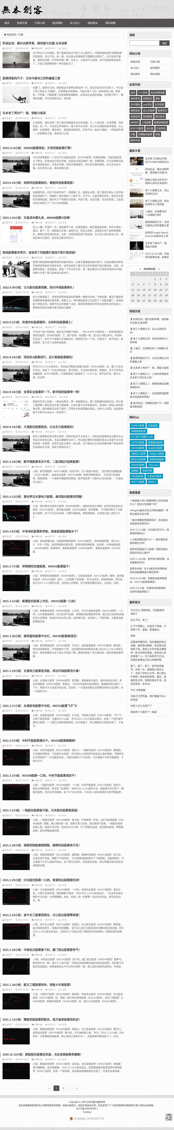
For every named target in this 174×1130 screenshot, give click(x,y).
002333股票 (137, 442)
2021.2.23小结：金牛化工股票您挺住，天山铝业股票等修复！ (42, 915)
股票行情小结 (135, 1105)
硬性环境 (135, 140)
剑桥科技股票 (157, 459)
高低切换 (147, 470)
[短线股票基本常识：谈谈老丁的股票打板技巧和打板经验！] (16, 269)
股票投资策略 (53, 1105)
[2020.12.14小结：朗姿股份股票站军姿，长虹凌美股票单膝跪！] (16, 1071)
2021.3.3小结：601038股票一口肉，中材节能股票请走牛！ (40, 775)
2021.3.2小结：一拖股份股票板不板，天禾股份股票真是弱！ (41, 810)
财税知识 (147, 98)
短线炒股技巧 (69, 1105)
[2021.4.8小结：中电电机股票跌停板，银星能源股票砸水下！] (16, 548)
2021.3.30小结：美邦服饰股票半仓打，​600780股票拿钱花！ (41, 636)
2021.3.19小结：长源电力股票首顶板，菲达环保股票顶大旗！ (42, 671)
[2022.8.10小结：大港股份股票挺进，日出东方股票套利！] (16, 444)
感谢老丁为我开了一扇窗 (143, 712)
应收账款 (153, 425)
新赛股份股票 (155, 442)
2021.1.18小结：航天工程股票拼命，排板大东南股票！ (38, 984)
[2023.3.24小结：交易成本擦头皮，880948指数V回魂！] (16, 234)
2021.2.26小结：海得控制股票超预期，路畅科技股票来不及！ (42, 845)
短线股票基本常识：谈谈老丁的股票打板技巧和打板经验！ (40, 252)
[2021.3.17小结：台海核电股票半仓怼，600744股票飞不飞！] (16, 723)
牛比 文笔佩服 (137, 690)
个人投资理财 (115, 1105)
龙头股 (149, 128)
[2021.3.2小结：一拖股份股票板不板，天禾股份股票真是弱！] (16, 827)
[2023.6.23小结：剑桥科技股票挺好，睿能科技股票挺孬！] (16, 200)
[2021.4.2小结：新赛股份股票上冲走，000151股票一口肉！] (16, 618)
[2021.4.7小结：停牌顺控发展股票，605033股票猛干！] (16, 583)
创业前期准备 (158, 92)
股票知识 (162, 110)
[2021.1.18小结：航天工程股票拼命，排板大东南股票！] (16, 1001)
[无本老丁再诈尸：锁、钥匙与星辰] (16, 130)
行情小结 (40, 22)
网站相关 (93, 22)
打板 (132, 134)
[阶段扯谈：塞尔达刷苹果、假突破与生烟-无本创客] (16, 60)
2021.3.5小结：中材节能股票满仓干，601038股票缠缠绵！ (40, 740)
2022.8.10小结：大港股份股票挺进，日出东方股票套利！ (39, 427)
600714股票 (137, 481)
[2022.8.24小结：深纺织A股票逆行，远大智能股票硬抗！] (16, 374)
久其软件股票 (154, 476)
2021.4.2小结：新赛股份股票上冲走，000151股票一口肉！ (40, 601)
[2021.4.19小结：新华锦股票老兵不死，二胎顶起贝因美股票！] (16, 479)
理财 (157, 98)
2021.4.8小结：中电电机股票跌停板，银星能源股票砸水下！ (41, 531)
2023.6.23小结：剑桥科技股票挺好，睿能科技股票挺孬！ (39, 182)
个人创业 (143, 92)
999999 (134, 122)
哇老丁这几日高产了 (141, 705)
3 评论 (64, 118)
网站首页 (11, 34)
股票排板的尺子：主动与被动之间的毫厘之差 (31, 78)
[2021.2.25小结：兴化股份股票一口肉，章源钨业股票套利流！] (16, 897)
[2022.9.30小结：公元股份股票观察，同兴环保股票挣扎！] (16, 304)
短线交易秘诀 (84, 1105)
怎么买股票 (149, 110)
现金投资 (135, 116)
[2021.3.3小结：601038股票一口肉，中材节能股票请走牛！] (16, 792)
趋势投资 (135, 110)
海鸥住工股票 (138, 453)
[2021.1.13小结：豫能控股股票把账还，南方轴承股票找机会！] (16, 1036)
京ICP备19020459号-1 (87, 1108)
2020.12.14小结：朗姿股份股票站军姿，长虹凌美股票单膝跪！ (43, 1054)
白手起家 (159, 104)
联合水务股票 (138, 459)
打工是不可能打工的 (142, 436)
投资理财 (57, 22)
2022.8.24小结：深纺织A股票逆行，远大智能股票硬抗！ (39, 357)
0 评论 (64, 188)
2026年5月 (149, 268)
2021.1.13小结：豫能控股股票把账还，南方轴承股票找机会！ (42, 1019)
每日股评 (160, 116)
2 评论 (64, 222)
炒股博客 (148, 1105)
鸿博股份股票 (145, 134)
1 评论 (64, 48)
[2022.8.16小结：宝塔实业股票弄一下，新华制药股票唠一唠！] (16, 409)
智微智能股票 (138, 431)
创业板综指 (137, 476)
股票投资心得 (38, 1105)
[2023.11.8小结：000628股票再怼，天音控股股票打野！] (16, 165)
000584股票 (137, 465)
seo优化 (147, 104)
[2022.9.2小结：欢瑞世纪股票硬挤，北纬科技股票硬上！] (16, 339)
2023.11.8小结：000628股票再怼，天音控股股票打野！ (38, 148)
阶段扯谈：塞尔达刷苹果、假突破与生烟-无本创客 (35, 43)
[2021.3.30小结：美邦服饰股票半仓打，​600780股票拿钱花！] (16, 653)
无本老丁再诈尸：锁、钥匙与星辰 (24, 113)
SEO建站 (135, 104)
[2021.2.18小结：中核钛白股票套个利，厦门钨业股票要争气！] (16, 967)
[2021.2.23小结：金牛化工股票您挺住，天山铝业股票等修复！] (16, 932)
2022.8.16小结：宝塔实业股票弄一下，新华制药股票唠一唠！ (42, 392)
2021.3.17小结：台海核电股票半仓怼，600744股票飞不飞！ (41, 706)
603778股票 (136, 128)
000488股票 (137, 448)
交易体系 (161, 128)
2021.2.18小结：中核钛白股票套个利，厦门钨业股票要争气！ (42, 949)
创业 (132, 92)
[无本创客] (22, 10)
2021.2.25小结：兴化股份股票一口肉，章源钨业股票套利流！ (42, 880)
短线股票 (147, 116)
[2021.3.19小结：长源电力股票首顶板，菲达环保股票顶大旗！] (16, 688)
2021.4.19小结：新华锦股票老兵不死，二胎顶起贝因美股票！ (42, 461)
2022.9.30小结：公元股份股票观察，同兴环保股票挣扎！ (39, 287)
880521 (152, 481)
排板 (157, 134)
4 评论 (64, 1024)
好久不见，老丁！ (140, 620)
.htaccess (153, 465)
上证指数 (146, 122)
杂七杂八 (75, 22)
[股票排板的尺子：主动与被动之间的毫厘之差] (16, 95)
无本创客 (169, 1117)
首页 (7, 22)
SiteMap (87, 1112)
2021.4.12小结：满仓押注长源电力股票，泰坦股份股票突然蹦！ (43, 496)
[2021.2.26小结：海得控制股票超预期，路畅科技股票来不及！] (16, 862)
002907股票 (137, 425)
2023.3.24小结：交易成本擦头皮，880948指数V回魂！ (37, 217)
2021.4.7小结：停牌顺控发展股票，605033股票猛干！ (37, 566)
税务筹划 (135, 98)
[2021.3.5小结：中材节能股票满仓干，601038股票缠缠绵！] (16, 758)
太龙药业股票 (155, 448)
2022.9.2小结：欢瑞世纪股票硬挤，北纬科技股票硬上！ (38, 322)
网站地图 (110, 22)
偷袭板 (134, 470)
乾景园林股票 (161, 122)
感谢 (132, 635)
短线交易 (22, 22)
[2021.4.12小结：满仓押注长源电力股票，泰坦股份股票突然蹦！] (16, 513)
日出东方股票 (157, 453)
